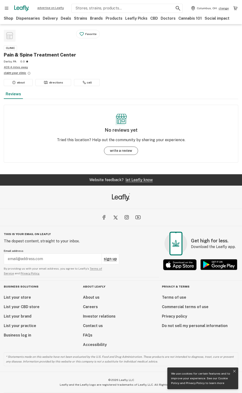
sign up (110, 259)
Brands (96, 18)
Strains (80, 18)
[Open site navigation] (6, 8)
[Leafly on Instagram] (126, 217)
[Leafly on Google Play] (218, 264)
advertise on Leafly (50, 7)
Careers (90, 307)
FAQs (87, 335)
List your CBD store (21, 307)
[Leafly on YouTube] (138, 217)
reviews (13, 94)
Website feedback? (121, 180)
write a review (121, 151)
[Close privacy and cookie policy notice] (234, 371)
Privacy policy (174, 316)
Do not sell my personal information (195, 325)
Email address (13, 251)
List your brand (17, 316)
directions (56, 82)
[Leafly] (21, 8)
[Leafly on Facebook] (104, 217)
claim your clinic (15, 72)
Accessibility (95, 344)
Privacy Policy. (30, 273)
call (89, 82)
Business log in (17, 335)
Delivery (50, 18)
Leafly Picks (136, 18)
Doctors (168, 18)
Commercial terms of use (185, 307)
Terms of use (174, 297)
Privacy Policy (195, 383)
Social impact (217, 18)
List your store (17, 297)
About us (91, 297)
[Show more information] (29, 73)
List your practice (20, 325)
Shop (8, 18)
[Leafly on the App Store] (180, 264)
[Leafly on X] (115, 217)
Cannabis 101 (190, 18)
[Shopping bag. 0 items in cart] (235, 8)
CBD (154, 18)
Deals (66, 18)
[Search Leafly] (178, 8)
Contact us (93, 325)
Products (114, 18)
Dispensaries (28, 18)
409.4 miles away (16, 67)
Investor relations (99, 316)
